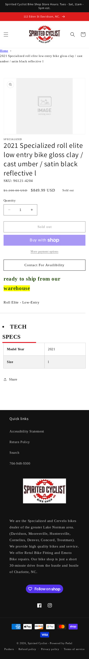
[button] (6, 34)
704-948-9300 (19, 463)
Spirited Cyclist (37, 643)
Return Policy (19, 442)
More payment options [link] (44, 251)
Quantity (10, 200)
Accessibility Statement (26, 431)
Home (4, 50)
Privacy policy (50, 649)
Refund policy (27, 649)
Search (14, 452)
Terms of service (74, 649)
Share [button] (13, 379)
